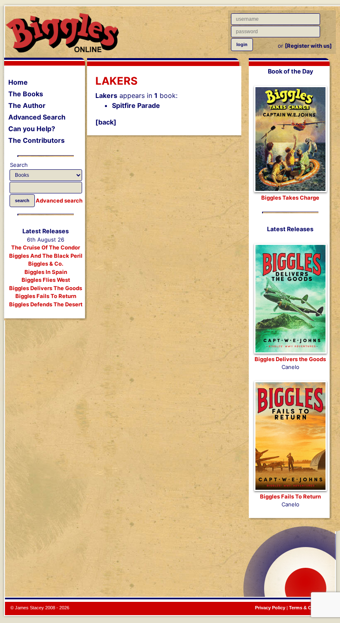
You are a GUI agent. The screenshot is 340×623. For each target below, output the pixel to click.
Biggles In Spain (45, 272)
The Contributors (36, 140)
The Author (27, 105)
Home (18, 82)
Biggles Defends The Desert (46, 304)
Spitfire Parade (136, 105)
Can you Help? (31, 129)
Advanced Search (37, 117)
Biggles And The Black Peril (46, 255)
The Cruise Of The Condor (45, 247)
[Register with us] (308, 45)
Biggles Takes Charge (290, 197)
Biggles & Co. (45, 263)
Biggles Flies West (46, 279)
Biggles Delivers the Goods (290, 359)
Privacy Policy (270, 607)
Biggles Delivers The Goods (45, 288)
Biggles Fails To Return (45, 296)
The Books (25, 94)
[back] (106, 122)
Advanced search (59, 200)
